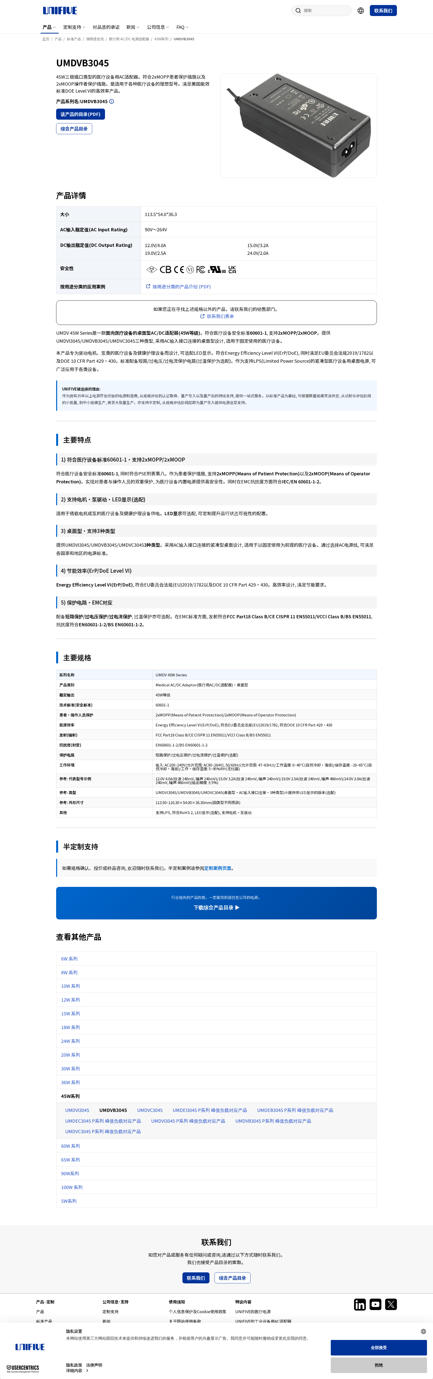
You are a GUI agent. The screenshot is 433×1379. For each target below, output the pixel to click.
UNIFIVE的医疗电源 (253, 1311)
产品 (47, 27)
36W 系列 (70, 1082)
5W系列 (69, 1201)
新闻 (130, 27)
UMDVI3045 (77, 1110)
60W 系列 (70, 1145)
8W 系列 (69, 972)
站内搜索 (296, 10)
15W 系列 (70, 1013)
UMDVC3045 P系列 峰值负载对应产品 (103, 1131)
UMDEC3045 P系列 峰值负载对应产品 (103, 1120)
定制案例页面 (217, 868)
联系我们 (383, 10)
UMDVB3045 (113, 1110)
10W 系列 (70, 985)
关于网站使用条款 (185, 1321)
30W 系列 (70, 1068)
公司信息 (156, 27)
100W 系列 (72, 1187)
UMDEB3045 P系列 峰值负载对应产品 (295, 1110)
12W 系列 (70, 999)
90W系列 (70, 1173)
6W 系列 (69, 958)
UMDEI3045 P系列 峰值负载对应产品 (210, 1110)
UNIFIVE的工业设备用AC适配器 (263, 1321)
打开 (111, 101)
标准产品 (44, 1321)
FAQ (180, 27)
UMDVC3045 (150, 1110)
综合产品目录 (74, 128)
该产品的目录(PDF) (80, 114)
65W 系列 (70, 1159)
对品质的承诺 (106, 27)
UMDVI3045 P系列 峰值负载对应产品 (188, 1120)
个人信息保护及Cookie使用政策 (197, 1311)
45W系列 (70, 1096)
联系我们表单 (220, 316)
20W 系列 (70, 1054)
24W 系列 (70, 1041)
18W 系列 (70, 1027)
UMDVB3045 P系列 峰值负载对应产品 (273, 1120)
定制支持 (72, 27)
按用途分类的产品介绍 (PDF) (182, 286)
